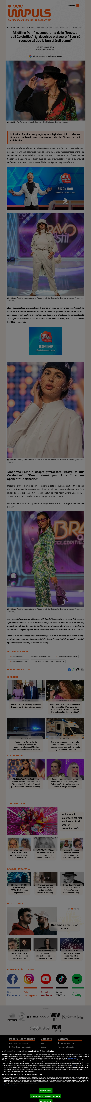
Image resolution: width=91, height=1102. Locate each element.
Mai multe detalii (72, 1058)
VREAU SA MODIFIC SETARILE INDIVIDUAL (45, 1096)
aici (74, 1065)
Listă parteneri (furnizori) (9, 1085)
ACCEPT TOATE (45, 1090)
